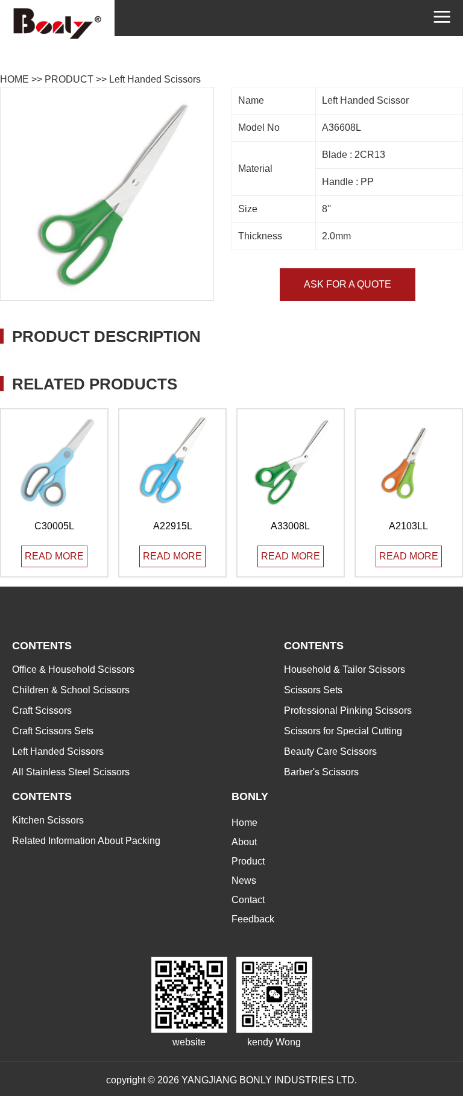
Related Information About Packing (86, 841)
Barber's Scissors (321, 772)
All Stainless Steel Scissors (71, 772)
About (244, 842)
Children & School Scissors (71, 690)
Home (244, 822)
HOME (14, 79)
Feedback (253, 919)
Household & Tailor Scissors (344, 669)
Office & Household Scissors (73, 669)
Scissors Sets (313, 690)
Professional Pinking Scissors (348, 710)
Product (248, 861)
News (244, 880)
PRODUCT (69, 79)
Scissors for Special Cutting (343, 731)
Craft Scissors (42, 710)
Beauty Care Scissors (330, 751)
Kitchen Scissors (48, 820)
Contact (248, 900)
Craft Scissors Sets (52, 731)
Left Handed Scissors (155, 79)
